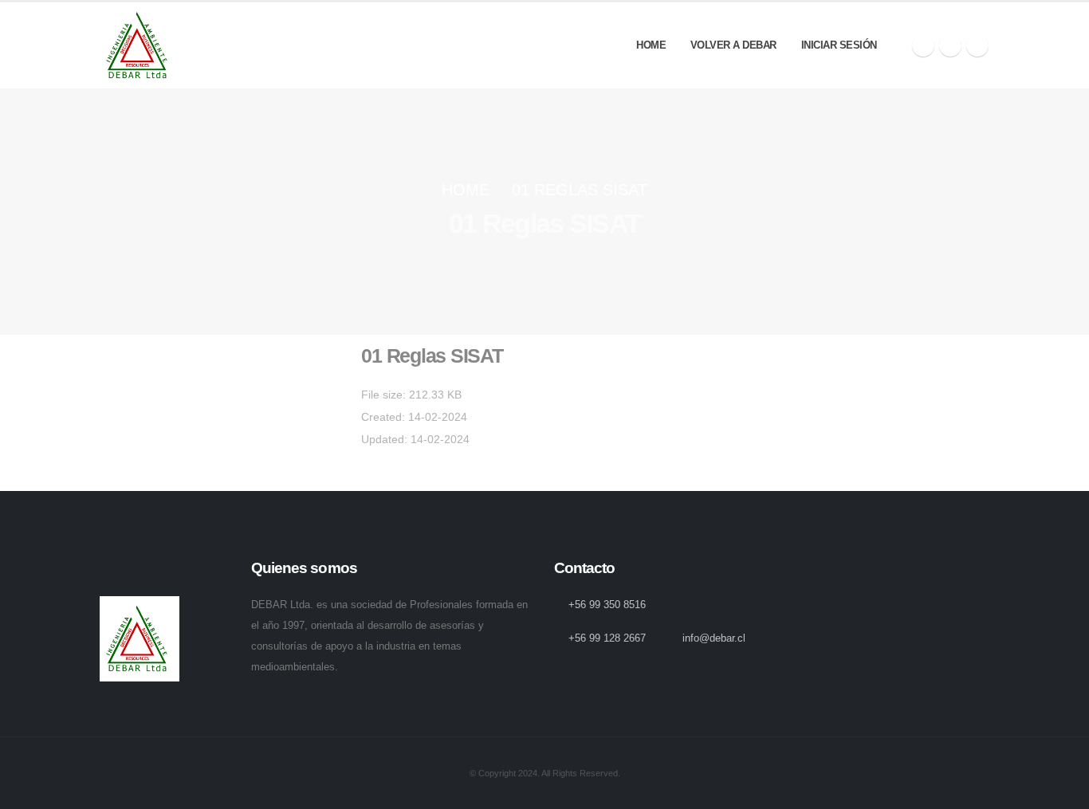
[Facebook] (923, 45)
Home (651, 45)
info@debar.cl (713, 638)
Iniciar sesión (839, 45)
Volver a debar (733, 45)
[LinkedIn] (977, 45)
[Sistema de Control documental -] (139, 45)
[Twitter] (950, 45)
